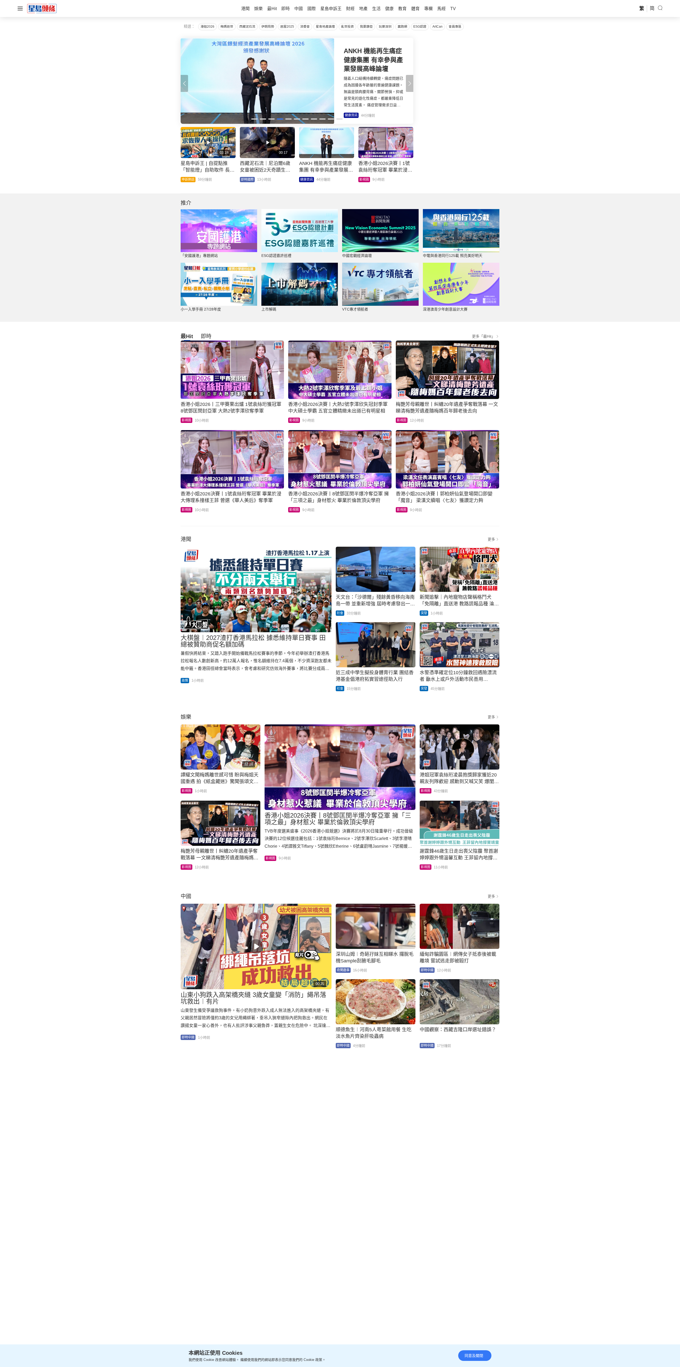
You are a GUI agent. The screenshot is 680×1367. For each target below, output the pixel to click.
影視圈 (186, 420)
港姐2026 (207, 26)
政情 (244, 179)
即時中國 (306, 179)
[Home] (42, 8)
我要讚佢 (366, 26)
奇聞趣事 (343, 970)
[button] (409, 83)
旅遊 (185, 179)
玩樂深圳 (385, 26)
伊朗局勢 (267, 26)
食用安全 (365, 179)
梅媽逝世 (226, 26)
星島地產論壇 (325, 26)
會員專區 (455, 26)
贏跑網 (402, 26)
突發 (424, 613)
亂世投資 (347, 26)
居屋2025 (287, 26)
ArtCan (437, 26)
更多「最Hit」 (483, 336)
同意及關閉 (474, 1355)
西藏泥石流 (247, 26)
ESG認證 (419, 26)
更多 (491, 539)
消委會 (305, 26)
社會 (340, 613)
